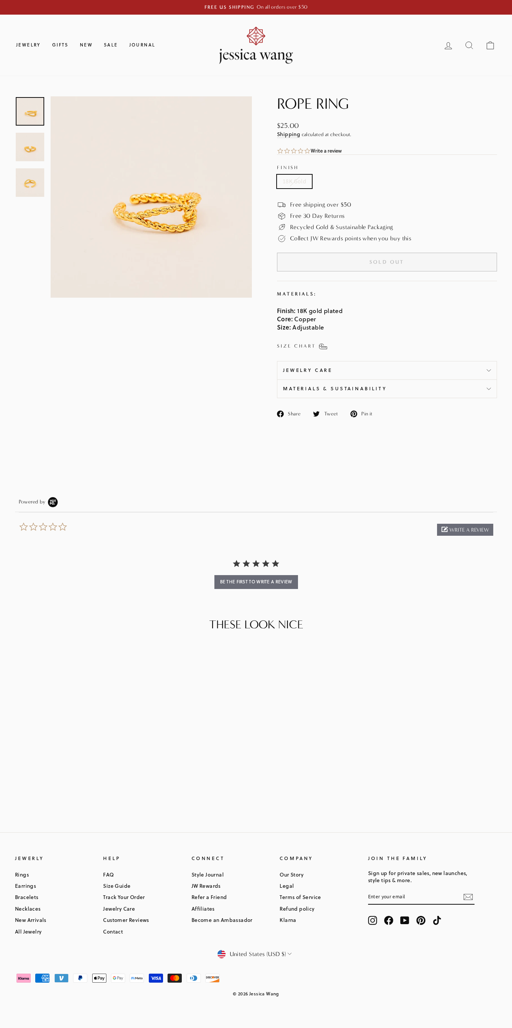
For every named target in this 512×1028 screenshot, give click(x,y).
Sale (111, 45)
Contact (113, 931)
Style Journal (208, 874)
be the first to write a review (256, 581)
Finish (288, 167)
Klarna (288, 919)
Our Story (292, 874)
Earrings (25, 885)
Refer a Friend (209, 897)
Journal (142, 45)
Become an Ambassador (222, 919)
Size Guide (116, 885)
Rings (22, 874)
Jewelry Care (307, 370)
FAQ (108, 874)
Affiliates (203, 908)
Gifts (60, 45)
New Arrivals (30, 919)
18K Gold (294, 181)
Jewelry (28, 45)
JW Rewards (206, 885)
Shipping (288, 134)
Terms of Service (300, 897)
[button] (465, 530)
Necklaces (28, 908)
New (86, 45)
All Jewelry (28, 931)
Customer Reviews (126, 919)
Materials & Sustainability (335, 388)
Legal (287, 885)
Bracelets (27, 897)
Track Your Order (124, 897)
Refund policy (297, 908)
